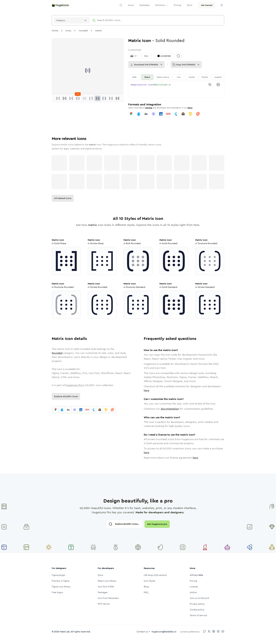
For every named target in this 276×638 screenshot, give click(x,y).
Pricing (193, 580)
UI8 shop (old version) (155, 575)
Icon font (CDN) (106, 586)
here (146, 390)
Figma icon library (61, 586)
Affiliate (196, 575)
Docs (190, 107)
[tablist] (176, 77)
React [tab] (147, 77)
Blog (146, 586)
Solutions (160, 5)
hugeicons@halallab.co (164, 631)
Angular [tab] (218, 77)
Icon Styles (149, 580)
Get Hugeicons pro (157, 524)
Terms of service (198, 615)
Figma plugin (58, 575)
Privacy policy (197, 604)
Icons (68, 30)
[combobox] (72, 20)
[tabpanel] (176, 89)
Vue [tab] (178, 77)
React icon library (107, 580)
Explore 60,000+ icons (66, 396)
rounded (83, 30)
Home (55, 30)
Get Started (206, 5)
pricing (148, 107)
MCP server (104, 604)
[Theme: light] (221, 5)
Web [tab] (134, 77)
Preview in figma (60, 580)
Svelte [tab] (192, 77)
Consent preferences (189, 631)
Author (193, 592)
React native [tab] (163, 77)
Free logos (57, 592)
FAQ (146, 592)
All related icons (62, 198)
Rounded (57, 353)
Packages (103, 592)
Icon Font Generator (108, 598)
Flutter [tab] (205, 77)
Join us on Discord (199, 598)
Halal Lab (65, 631)
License (194, 586)
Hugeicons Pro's (74, 385)
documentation (170, 409)
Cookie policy (197, 609)
